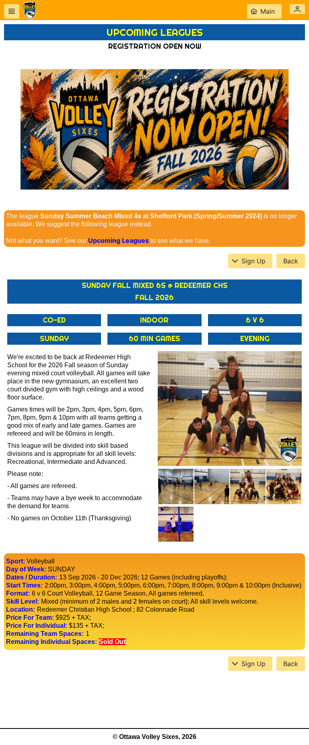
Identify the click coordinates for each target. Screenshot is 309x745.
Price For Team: (30, 617)
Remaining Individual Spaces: (51, 641)
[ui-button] (11, 11)
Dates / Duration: (31, 577)
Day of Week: (26, 569)
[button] (297, 9)
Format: (18, 593)
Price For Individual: (36, 625)
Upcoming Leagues (118, 240)
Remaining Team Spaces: (45, 633)
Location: (20, 609)
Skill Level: (22, 601)
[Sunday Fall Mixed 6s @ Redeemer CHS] (230, 408)
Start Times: (24, 585)
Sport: (15, 561)
